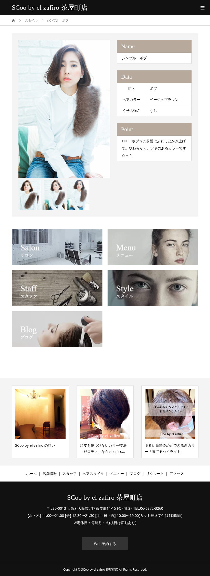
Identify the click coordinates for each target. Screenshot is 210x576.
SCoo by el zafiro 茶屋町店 (50, 7)
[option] (64, 109)
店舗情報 (50, 473)
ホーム (31, 473)
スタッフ (69, 473)
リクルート (155, 473)
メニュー (117, 473)
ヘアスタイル (93, 473)
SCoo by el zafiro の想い (35, 445)
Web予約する (105, 543)
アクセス (177, 473)
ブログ (135, 473)
